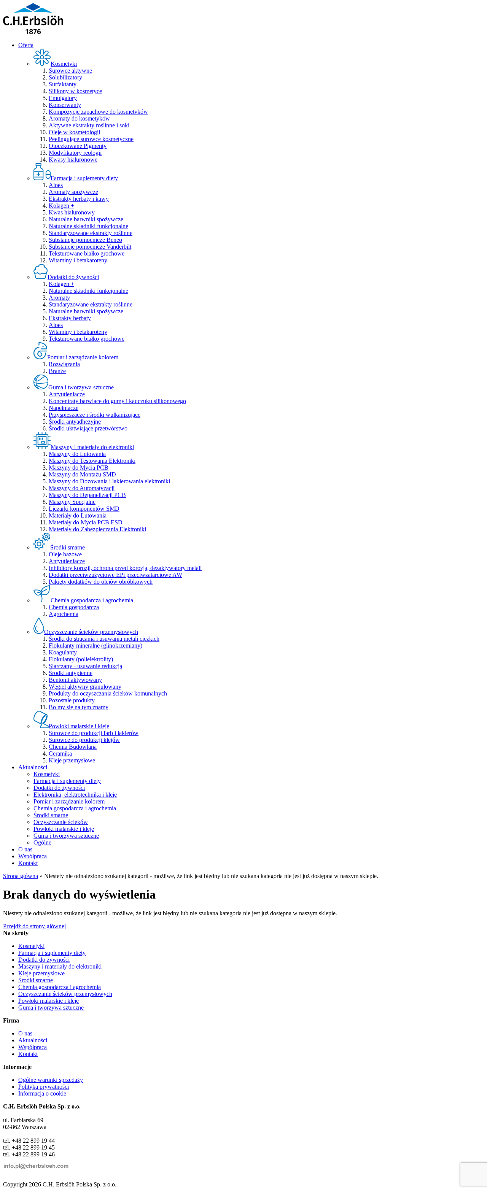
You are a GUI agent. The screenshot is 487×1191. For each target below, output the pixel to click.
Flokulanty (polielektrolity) (81, 659)
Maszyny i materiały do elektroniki (60, 966)
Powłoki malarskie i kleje (63, 829)
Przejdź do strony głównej (34, 926)
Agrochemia (63, 614)
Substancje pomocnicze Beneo (85, 240)
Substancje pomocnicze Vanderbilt (90, 246)
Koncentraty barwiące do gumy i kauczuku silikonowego (117, 401)
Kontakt (28, 863)
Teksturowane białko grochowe (86, 253)
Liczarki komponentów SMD (84, 508)
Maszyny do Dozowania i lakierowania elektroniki (109, 481)
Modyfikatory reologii (75, 152)
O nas (25, 849)
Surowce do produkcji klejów (84, 740)
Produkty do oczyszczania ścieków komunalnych (108, 693)
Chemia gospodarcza (74, 607)
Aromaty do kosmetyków (79, 118)
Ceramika (60, 753)
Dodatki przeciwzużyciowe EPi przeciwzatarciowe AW (115, 575)
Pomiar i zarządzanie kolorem (69, 801)
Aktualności (32, 767)
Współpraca (32, 856)
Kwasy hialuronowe (73, 159)
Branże (57, 371)
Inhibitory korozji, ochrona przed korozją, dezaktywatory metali (125, 568)
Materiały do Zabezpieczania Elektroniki (97, 529)
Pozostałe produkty (72, 700)
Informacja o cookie (42, 1093)
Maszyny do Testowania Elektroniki (92, 460)
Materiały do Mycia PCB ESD (86, 522)
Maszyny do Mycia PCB (78, 467)
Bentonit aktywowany (75, 679)
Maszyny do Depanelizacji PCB (87, 495)
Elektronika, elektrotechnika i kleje (75, 794)
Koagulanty (63, 652)
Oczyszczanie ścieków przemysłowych (65, 994)
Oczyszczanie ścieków (60, 822)
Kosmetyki (46, 774)
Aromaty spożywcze (73, 192)
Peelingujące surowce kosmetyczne (91, 139)
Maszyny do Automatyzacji (82, 488)
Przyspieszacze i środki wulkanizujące (94, 414)
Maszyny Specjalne (72, 502)
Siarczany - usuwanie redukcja (85, 666)
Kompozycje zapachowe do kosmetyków (98, 111)
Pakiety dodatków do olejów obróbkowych (101, 581)
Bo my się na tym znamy (78, 707)
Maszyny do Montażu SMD (82, 474)
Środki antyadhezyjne (75, 421)
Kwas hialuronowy (72, 212)
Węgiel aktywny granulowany (85, 686)
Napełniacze (63, 408)
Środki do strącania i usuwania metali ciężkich (104, 638)
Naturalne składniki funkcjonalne (88, 226)
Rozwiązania (64, 364)
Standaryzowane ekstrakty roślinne (90, 233)
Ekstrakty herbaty (70, 318)
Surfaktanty (62, 84)
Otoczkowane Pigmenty (78, 146)
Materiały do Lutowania (78, 515)
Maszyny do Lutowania (77, 454)
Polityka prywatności (43, 1086)
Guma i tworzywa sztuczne (66, 835)
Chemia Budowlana (73, 746)
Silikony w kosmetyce (75, 91)
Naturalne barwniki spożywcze (86, 219)
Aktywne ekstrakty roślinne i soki (89, 125)
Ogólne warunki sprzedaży (50, 1080)
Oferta (25, 45)
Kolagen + (61, 205)
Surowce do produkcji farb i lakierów (93, 733)
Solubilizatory (65, 77)
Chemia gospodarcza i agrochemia (74, 808)
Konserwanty (65, 105)
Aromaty (59, 297)
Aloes (56, 185)
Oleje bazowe (65, 554)
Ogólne (42, 842)
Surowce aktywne (70, 70)
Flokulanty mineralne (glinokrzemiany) (95, 645)
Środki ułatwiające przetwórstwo (88, 428)
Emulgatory (63, 98)
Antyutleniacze (67, 394)
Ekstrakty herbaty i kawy (79, 198)
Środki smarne (50, 815)
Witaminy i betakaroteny (78, 260)
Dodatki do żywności (59, 787)
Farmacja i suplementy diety (67, 781)
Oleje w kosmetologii (74, 132)
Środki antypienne (70, 673)
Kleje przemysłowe (72, 760)
